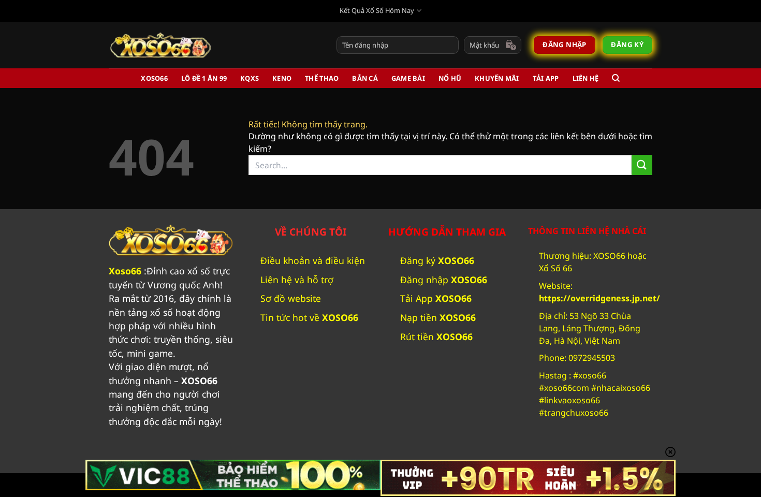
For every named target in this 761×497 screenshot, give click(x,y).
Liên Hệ (586, 78)
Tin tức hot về (310, 317)
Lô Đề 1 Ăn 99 (204, 78)
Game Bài (408, 78)
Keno (281, 78)
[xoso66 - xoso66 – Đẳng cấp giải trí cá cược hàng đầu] (160, 45)
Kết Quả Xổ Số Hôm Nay (377, 10)
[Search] (616, 78)
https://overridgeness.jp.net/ (599, 298)
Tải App (546, 78)
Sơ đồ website (290, 298)
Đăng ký (437, 260)
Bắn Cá (365, 78)
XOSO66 (154, 78)
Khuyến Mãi (497, 78)
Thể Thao (322, 78)
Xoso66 (125, 271)
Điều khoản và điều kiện (312, 260)
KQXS (249, 78)
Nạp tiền (438, 317)
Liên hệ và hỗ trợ (296, 279)
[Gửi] (642, 165)
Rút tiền (436, 336)
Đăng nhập (443, 279)
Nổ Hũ (449, 78)
